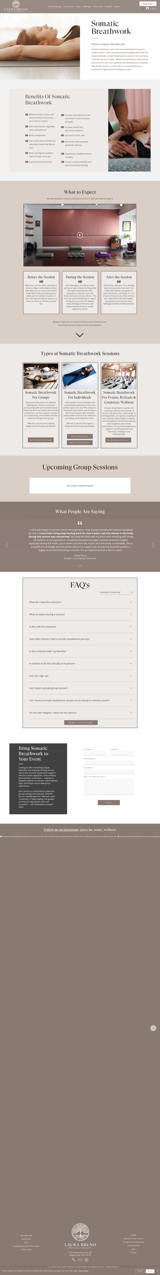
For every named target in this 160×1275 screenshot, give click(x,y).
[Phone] (74, 1259)
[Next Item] (153, 1028)
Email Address (89, 758)
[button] (87, 6)
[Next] (153, 545)
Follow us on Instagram (61, 830)
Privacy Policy (83, 1271)
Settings (139, 1271)
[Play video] (80, 235)
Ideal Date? (88, 768)
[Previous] (7, 545)
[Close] (157, 1271)
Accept (150, 1271)
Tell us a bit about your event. (94, 776)
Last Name (114, 749)
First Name (88, 749)
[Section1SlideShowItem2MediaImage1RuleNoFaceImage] (81, 565)
